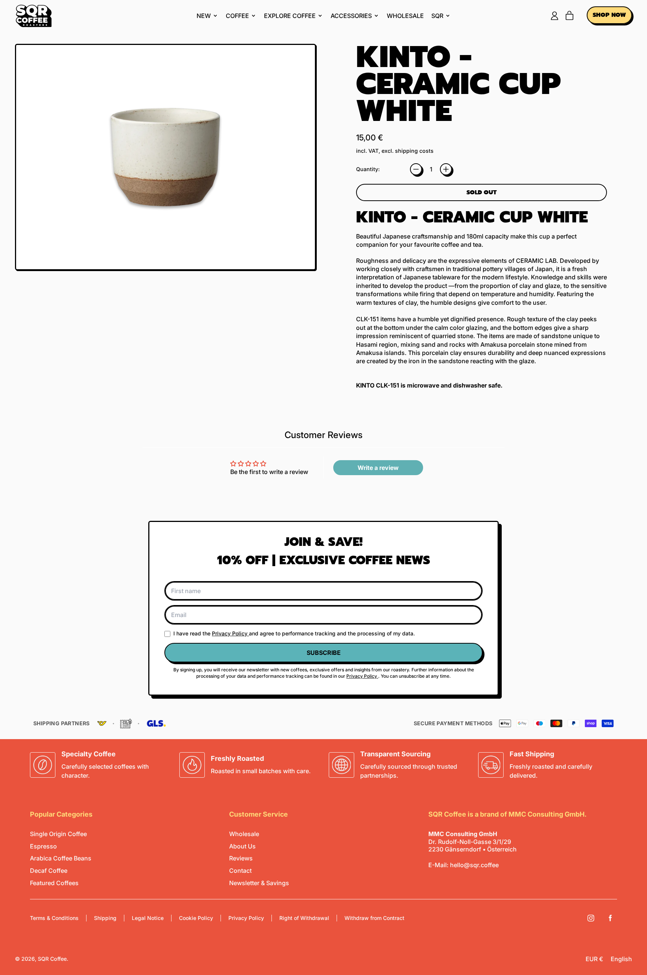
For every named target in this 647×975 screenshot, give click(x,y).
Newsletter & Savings (259, 883)
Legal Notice (148, 918)
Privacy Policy (230, 633)
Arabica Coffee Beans (60, 858)
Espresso (43, 846)
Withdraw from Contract (374, 918)
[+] (446, 169)
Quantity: (368, 169)
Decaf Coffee (48, 870)
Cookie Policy (196, 918)
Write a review (378, 467)
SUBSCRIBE (324, 652)
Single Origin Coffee (58, 834)
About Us (242, 846)
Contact (240, 870)
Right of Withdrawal (304, 918)
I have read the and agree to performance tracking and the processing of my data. (294, 633)
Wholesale (405, 15)
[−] (416, 169)
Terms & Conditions (54, 918)
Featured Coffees (54, 883)
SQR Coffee (52, 959)
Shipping (105, 918)
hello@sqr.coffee (474, 865)
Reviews (241, 858)
